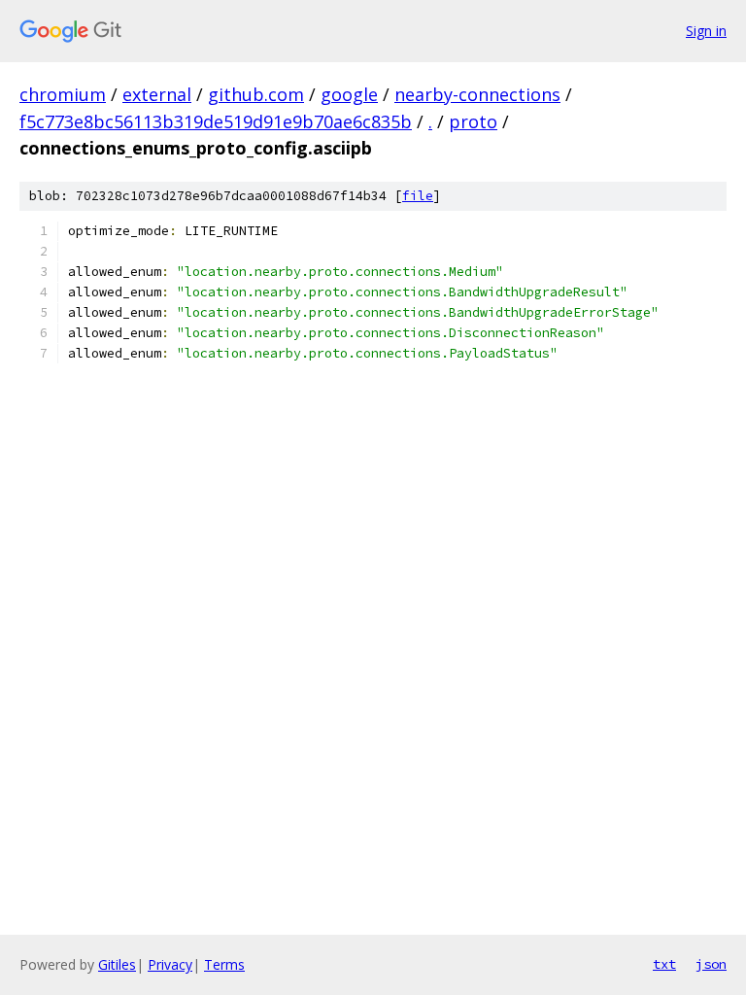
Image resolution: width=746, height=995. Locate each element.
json (711, 964)
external (156, 94)
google (349, 94)
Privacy (170, 964)
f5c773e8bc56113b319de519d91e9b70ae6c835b (215, 121)
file (417, 196)
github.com (256, 94)
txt (664, 964)
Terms (224, 964)
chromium (62, 94)
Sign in (706, 30)
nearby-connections (477, 94)
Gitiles (117, 964)
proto (473, 121)
